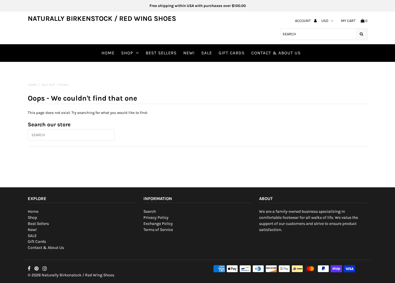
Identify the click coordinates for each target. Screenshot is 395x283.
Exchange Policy (158, 223)
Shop (127, 53)
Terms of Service (158, 229)
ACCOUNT (303, 21)
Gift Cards (232, 53)
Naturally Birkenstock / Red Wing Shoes (102, 18)
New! (189, 53)
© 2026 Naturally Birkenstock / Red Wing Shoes (71, 275)
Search (149, 211)
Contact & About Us (276, 53)
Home (108, 53)
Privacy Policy (156, 217)
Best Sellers (161, 53)
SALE (206, 53)
